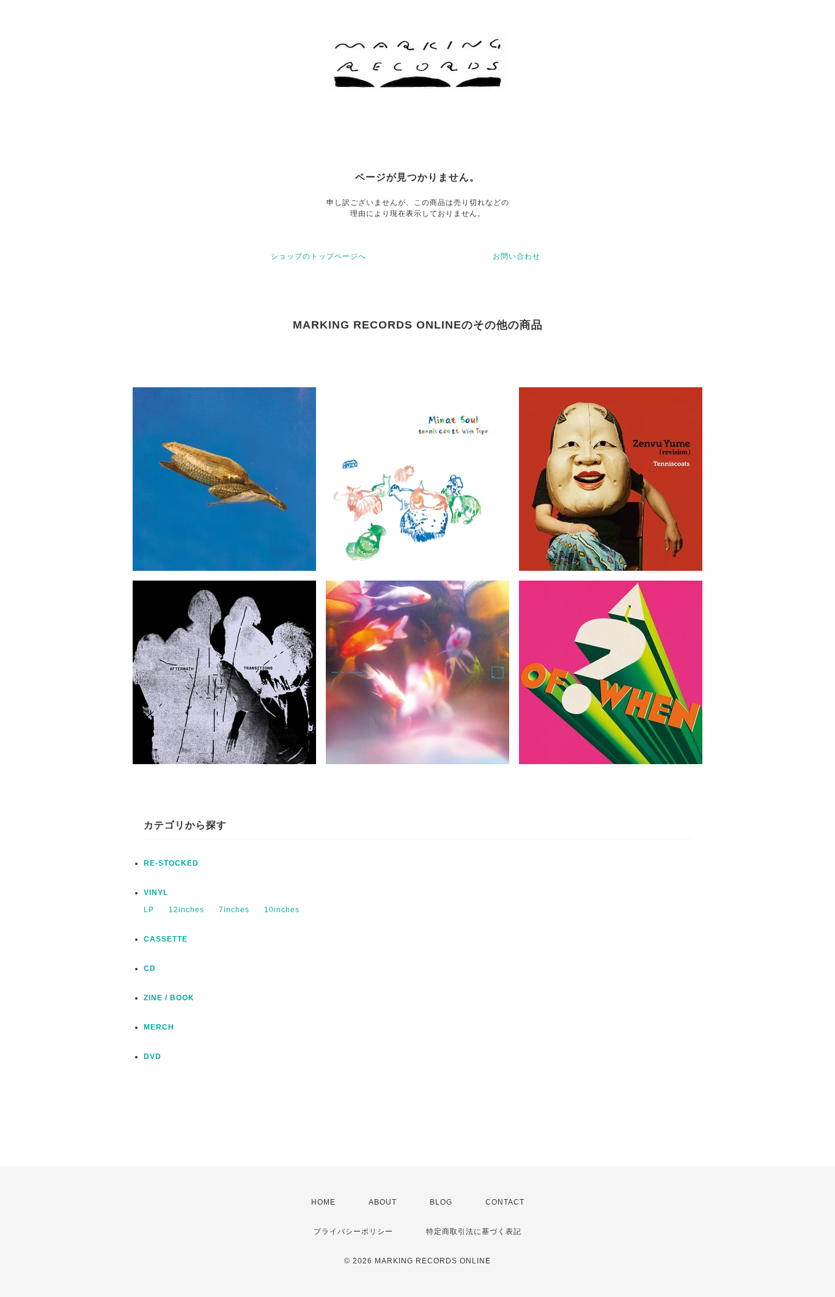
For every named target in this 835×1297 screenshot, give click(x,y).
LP (149, 909)
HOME (323, 1202)
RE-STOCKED (171, 863)
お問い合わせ (516, 256)
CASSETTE (166, 939)
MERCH (159, 1027)
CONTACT (504, 1202)
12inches (186, 909)
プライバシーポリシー (353, 1231)
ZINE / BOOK (169, 998)
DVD (152, 1056)
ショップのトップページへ (318, 256)
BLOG (441, 1202)
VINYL (156, 892)
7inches (234, 909)
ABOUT (383, 1202)
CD (150, 968)
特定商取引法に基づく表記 (473, 1231)
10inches (282, 909)
